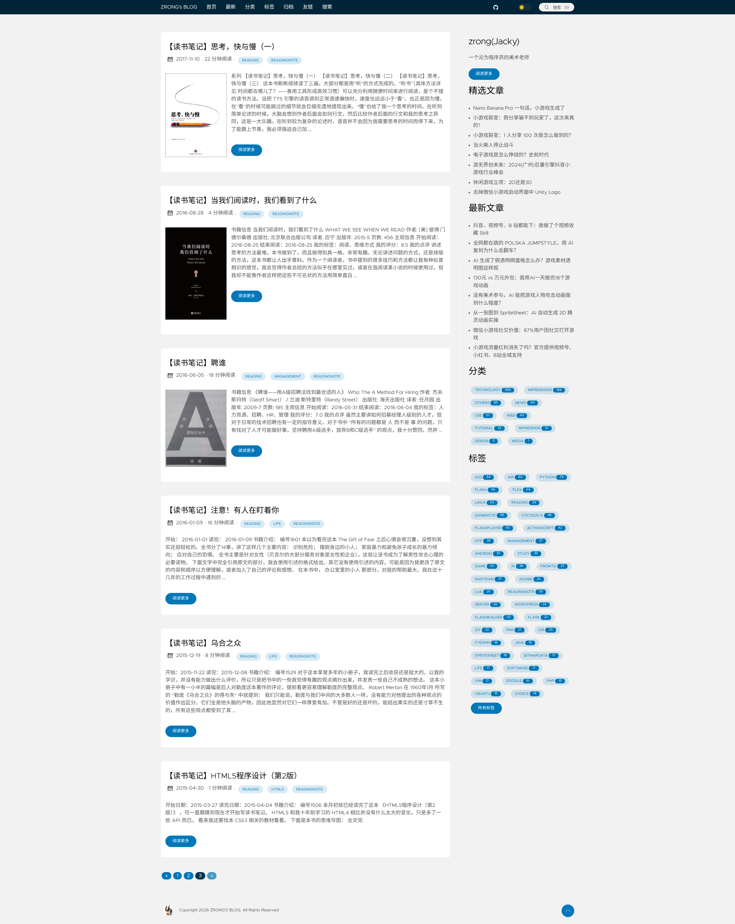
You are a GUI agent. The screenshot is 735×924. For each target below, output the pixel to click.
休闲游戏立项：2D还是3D (502, 182)
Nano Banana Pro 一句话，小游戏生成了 (519, 108)
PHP (554, 681)
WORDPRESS (530, 604)
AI (517, 566)
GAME (484, 566)
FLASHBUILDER (492, 617)
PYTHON (552, 477)
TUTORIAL (488, 428)
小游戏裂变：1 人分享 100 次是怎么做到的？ (523, 135)
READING (523, 502)
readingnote (284, 60)
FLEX (521, 490)
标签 (269, 7)
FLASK (538, 617)
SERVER (486, 604)
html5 (277, 789)
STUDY (528, 554)
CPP (483, 541)
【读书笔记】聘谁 (195, 363)
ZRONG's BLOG (179, 7)
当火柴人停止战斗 (493, 145)
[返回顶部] (568, 910)
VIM (482, 681)
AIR (515, 477)
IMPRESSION (533, 428)
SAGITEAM (488, 579)
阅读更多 (246, 150)
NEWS (525, 403)
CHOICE (525, 694)
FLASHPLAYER (492, 528)
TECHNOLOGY (493, 390)
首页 (211, 7)
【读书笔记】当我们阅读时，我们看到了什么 (241, 201)
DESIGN (485, 441)
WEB (515, 415)
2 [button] (188, 875)
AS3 (482, 477)
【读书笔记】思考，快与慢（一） (222, 47)
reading (250, 60)
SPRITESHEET (491, 656)
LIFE (482, 668)
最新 (231, 7)
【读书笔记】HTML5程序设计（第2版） (233, 776)
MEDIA (520, 441)
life (277, 524)
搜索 (327, 7)
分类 (250, 7)
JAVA (523, 643)
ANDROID (487, 554)
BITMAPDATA (539, 656)
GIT (482, 630)
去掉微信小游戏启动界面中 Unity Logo (516, 192)
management (287, 376)
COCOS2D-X (536, 515)
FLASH (485, 490)
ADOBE (530, 579)
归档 (289, 7)
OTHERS (486, 403)
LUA (482, 592)
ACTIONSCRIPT (544, 528)
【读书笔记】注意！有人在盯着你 (222, 511)
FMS (513, 630)
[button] (166, 875)
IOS (545, 630)
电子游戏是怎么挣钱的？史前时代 (511, 155)
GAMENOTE (489, 515)
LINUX (484, 502)
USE (482, 415)
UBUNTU (486, 694)
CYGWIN (486, 643)
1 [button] (177, 875)
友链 (308, 7)
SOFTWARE (521, 668)
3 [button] (200, 875)
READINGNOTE (525, 592)
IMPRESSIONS (545, 390)
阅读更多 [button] (484, 74)
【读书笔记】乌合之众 (203, 643)
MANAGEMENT (525, 541)
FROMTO (552, 566)
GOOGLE (517, 681)
